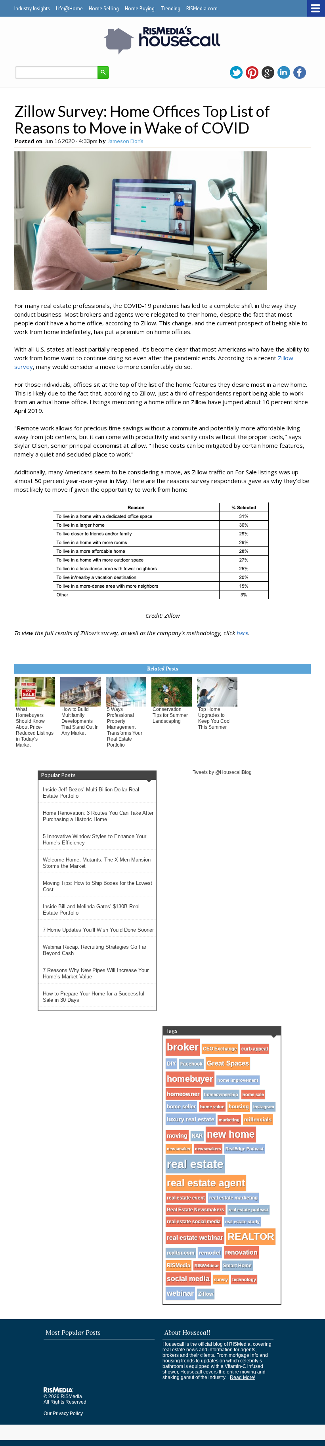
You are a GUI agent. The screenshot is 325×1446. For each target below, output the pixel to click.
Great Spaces (228, 1063)
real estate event (186, 1197)
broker (183, 1047)
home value (212, 1106)
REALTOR (251, 1236)
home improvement (238, 1080)
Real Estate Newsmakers (195, 1210)
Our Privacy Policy (63, 1413)
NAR (197, 1136)
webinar (180, 1293)
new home (231, 1134)
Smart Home (237, 1265)
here (242, 633)
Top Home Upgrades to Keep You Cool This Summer (214, 718)
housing (239, 1107)
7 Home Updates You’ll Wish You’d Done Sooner (98, 930)
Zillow (205, 1294)
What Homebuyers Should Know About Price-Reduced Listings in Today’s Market (35, 727)
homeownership (221, 1094)
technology (244, 1279)
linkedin (284, 72)
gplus (268, 72)
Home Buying (140, 8)
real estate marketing (233, 1198)
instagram (263, 1106)
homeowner (183, 1094)
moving (177, 1136)
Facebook (191, 1064)
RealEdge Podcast (245, 1148)
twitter (236, 72)
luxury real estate (190, 1119)
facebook (299, 72)
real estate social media (194, 1221)
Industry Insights (32, 8)
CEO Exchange (220, 1049)
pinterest (252, 72)
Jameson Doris (125, 141)
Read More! (242, 1377)
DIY (171, 1064)
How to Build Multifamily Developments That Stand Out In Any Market (80, 721)
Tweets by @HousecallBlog (222, 772)
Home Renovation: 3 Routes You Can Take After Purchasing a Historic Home (98, 816)
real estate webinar (195, 1237)
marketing (229, 1119)
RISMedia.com (202, 8)
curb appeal (254, 1048)
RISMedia (178, 1265)
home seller (181, 1107)
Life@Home (69, 8)
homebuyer (190, 1079)
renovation (241, 1252)
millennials (257, 1120)
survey (221, 1279)
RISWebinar (207, 1265)
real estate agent (206, 1182)
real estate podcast (248, 1209)
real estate (195, 1164)
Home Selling (104, 8)
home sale (253, 1094)
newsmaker (179, 1148)
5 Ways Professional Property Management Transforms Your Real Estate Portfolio (124, 727)
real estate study (242, 1221)
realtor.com (181, 1253)
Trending (170, 8)
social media (188, 1279)
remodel (210, 1252)
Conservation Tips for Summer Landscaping (170, 715)
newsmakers (208, 1148)
